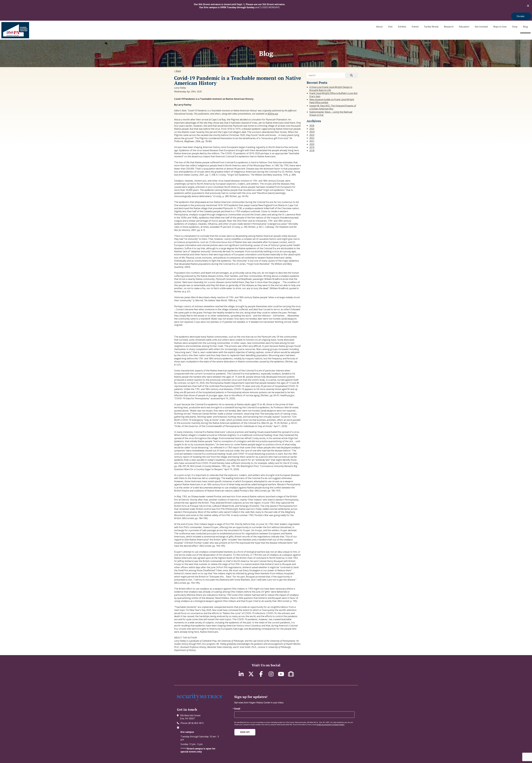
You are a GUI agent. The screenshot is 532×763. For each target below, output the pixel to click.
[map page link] (178, 715)
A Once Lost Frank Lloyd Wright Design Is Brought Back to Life (330, 89)
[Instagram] (271, 674)
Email (237, 709)
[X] (251, 674)
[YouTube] (281, 674)
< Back (177, 71)
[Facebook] (261, 674)
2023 (311, 134)
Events (415, 26)
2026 (311, 125)
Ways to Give (500, 26)
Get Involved (481, 26)
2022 (311, 138)
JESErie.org (273, 113)
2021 (311, 141)
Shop (514, 26)
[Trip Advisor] (291, 674)
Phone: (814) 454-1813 (192, 723)
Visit (390, 26)
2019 (311, 147)
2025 (311, 128)
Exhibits (402, 26)
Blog (525, 26)
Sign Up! (245, 732)
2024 (311, 131)
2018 (311, 150)
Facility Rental (431, 26)
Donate (520, 16)
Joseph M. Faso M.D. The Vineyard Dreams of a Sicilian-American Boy (332, 107)
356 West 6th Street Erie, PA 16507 (190, 717)
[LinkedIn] (241, 674)
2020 (311, 144)
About (379, 26)
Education (464, 26)
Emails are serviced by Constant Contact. (331, 724)
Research (448, 26)
